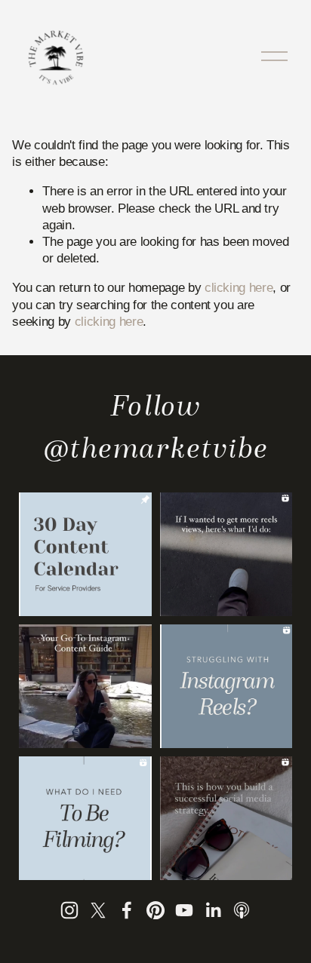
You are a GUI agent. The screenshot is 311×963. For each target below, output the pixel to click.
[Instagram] (69, 910)
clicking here (239, 288)
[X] (98, 910)
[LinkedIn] (213, 910)
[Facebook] (127, 910)
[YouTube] (184, 910)
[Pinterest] (155, 910)
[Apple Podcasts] (241, 910)
